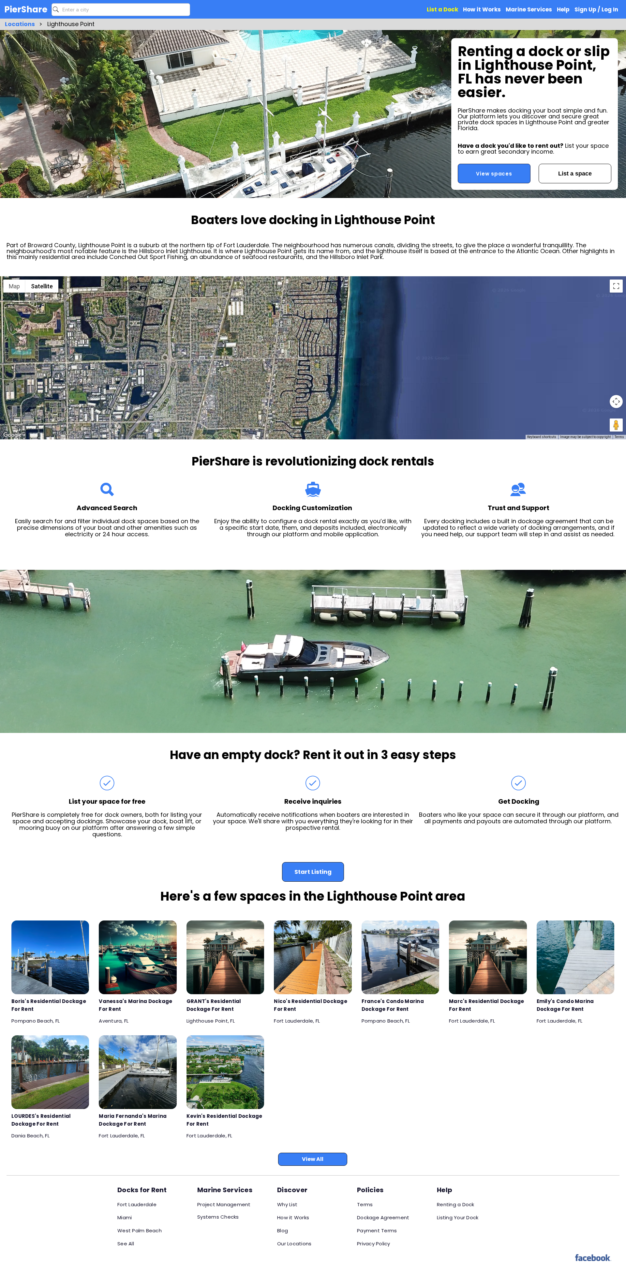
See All (125, 1243)
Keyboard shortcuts (541, 437)
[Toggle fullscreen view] (616, 286)
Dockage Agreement (383, 1217)
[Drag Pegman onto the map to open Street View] (616, 425)
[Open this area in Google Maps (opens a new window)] (12, 435)
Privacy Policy (373, 1243)
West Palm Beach (139, 1230)
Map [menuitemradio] (14, 286)
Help (563, 9)
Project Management (224, 1204)
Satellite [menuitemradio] (42, 286)
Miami (124, 1217)
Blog (282, 1230)
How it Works (293, 1217)
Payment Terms (377, 1230)
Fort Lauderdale (136, 1204)
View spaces (494, 173)
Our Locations (294, 1243)
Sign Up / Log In (596, 9)
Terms (619, 437)
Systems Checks (218, 1216)
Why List (287, 1204)
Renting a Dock (455, 1204)
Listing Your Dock (457, 1217)
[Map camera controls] (616, 401)
